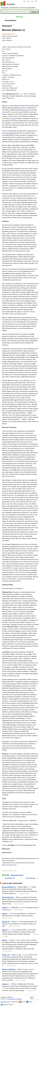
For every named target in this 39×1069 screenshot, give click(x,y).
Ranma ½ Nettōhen (9, 969)
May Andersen (30, 878)
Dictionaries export (5, 1001)
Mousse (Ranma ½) (9, 887)
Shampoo (24, 110)
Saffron (25, 771)
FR (36, 1)
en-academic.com (8, 3)
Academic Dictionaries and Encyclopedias (18, 8)
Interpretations (10, 20)
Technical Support (11, 998)
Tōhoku (20, 820)
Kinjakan (7, 667)
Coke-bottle (9, 133)
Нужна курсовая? (17, 875)
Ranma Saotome (8, 897)
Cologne (13, 118)
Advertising (19, 998)
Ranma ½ (5, 907)
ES (32, 1)
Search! (34, 11)
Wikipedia (19, 17)
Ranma (4, 913)
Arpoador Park (10, 878)
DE (28, 1)
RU (24, 1)
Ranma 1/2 (5, 921)
